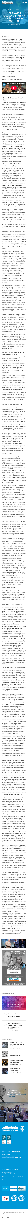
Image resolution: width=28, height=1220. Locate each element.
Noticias (17, 9)
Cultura (10, 9)
